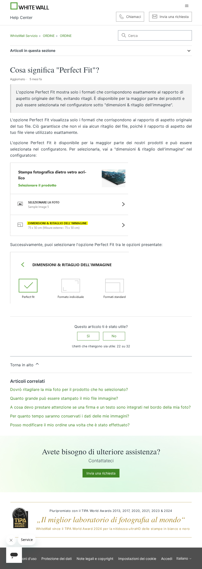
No (114, 336)
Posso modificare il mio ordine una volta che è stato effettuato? (70, 424)
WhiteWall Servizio (24, 36)
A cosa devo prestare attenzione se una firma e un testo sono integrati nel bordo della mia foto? (100, 407)
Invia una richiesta (101, 473)
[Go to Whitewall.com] (30, 6)
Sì (88, 336)
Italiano (182, 558)
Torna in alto (22, 364)
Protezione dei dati (56, 558)
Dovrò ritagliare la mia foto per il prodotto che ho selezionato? (69, 389)
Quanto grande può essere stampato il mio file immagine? (64, 398)
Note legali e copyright (95, 558)
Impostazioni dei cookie (137, 558)
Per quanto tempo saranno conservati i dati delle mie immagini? (69, 416)
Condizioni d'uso (23, 558)
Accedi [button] (166, 558)
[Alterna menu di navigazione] (187, 6)
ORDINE (49, 36)
